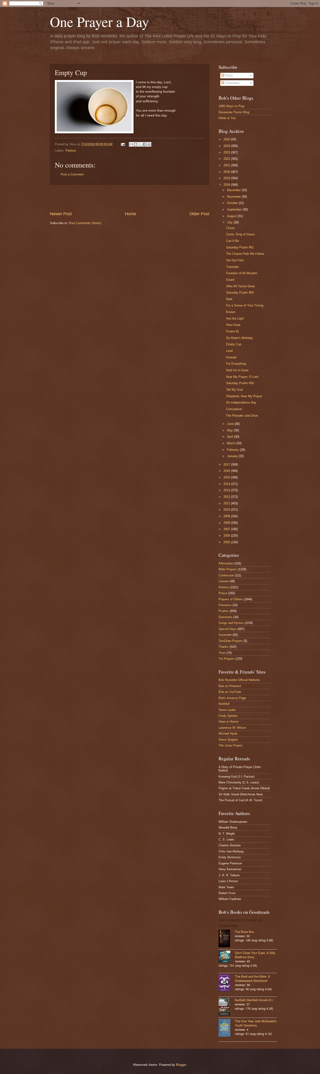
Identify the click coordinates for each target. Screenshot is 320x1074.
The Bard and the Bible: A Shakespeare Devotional (252, 978)
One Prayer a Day (99, 21)
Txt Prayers (226, 658)
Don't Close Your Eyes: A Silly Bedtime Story (255, 954)
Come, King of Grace (240, 234)
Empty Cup (233, 344)
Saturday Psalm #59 (240, 383)
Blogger (181, 1065)
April (230, 436)
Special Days (228, 629)
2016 (227, 471)
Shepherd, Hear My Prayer (244, 396)
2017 (227, 464)
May (230, 430)
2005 (227, 542)
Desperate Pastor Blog (234, 112)
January (233, 456)
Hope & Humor (228, 721)
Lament (224, 581)
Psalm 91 (232, 331)
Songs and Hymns (231, 623)
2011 (227, 503)
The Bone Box (244, 931)
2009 (227, 516)
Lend (229, 351)
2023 (227, 152)
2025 (227, 139)
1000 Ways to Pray (232, 106)
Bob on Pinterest (230, 686)
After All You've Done (240, 286)
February (233, 449)
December (234, 190)
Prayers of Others (231, 599)
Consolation (234, 409)
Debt (229, 299)
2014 (227, 484)
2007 (227, 529)
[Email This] (131, 144)
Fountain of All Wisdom (241, 273)
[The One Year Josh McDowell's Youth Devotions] (227, 1028)
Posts (228, 75)
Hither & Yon (227, 118)
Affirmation (226, 563)
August (232, 216)
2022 (227, 158)
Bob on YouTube (230, 692)
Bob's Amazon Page (232, 698)
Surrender (225, 635)
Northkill (224, 704)
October (233, 203)
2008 (227, 522)
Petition (71, 150)
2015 (227, 477)
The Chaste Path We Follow (245, 253)
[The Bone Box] (227, 939)
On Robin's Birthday (239, 338)
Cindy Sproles (228, 715)
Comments (232, 83)
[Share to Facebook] (144, 144)
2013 (227, 490)
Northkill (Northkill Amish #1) (254, 1000)
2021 (227, 165)
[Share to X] (140, 144)
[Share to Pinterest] (149, 144)
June (230, 424)
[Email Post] (122, 144)
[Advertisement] (129, 198)
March (231, 443)
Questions (225, 617)
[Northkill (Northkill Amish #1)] (227, 1007)
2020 (227, 172)
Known (230, 312)
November (234, 196)
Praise (223, 593)
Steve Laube (227, 710)
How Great (233, 325)
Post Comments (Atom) (85, 223)
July (230, 222)
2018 (227, 184)
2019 (227, 178)
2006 (227, 535)
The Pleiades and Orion (242, 415)
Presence (225, 605)
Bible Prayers (228, 569)
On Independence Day (241, 402)
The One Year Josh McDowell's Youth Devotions (255, 1023)
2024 (227, 146)
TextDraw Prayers (231, 641)
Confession (226, 575)
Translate (232, 267)
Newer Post (61, 213)
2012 (227, 497)
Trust (222, 653)
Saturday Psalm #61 (240, 247)
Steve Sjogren (228, 739)
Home (130, 213)
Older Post (199, 213)
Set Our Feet (235, 260)
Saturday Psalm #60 (240, 292)
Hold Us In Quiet (237, 370)
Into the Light (235, 318)
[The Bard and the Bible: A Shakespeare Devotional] (227, 983)
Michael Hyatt (228, 733)
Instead (231, 357)
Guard (230, 279)
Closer (230, 228)
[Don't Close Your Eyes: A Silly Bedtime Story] (227, 957)
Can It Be (232, 241)
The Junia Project (230, 745)
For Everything (236, 363)
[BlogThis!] (135, 144)
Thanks (224, 646)
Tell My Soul (234, 389)
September (235, 209)
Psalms (224, 611)
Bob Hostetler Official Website (239, 680)
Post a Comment (72, 174)
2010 (227, 509)
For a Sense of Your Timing (244, 305)
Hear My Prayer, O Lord (242, 377)
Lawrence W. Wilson (232, 727)
